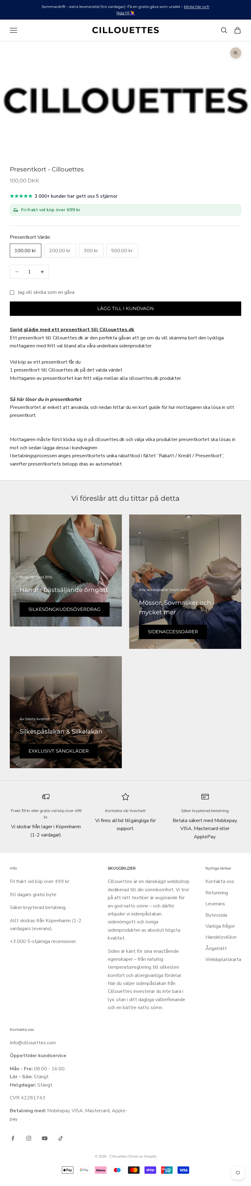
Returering (216, 892)
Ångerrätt (216, 948)
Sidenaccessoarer (173, 631)
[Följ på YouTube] (45, 1138)
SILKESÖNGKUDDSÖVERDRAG (64, 609)
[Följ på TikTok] (61, 1138)
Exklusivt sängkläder (58, 751)
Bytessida (216, 915)
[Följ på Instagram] (29, 1138)
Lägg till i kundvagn (125, 308)
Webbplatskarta (223, 959)
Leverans (215, 903)
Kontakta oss (219, 881)
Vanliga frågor (220, 926)
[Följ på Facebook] (13, 1138)
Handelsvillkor (221, 937)
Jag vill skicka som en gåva (46, 292)
